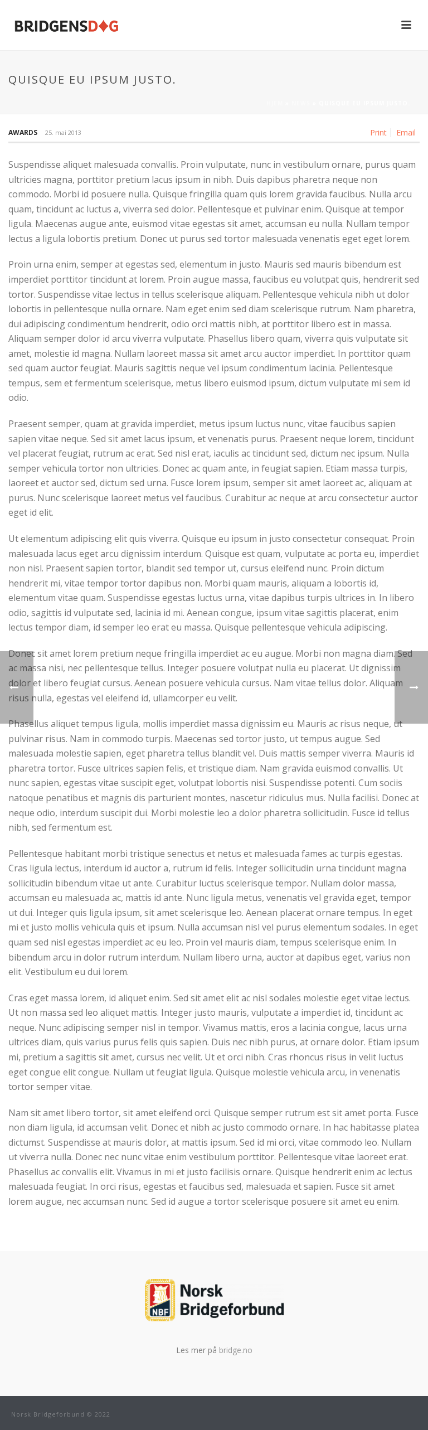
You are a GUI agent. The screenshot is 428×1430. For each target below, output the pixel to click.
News (300, 103)
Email (406, 132)
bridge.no (235, 1350)
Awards (22, 132)
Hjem (274, 103)
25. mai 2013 (63, 132)
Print (378, 132)
